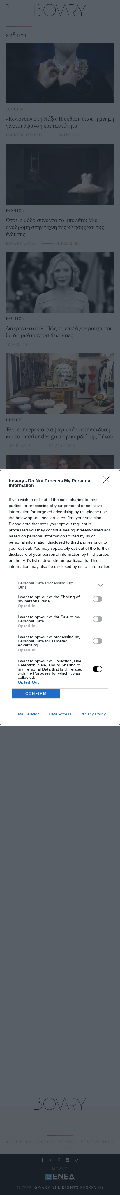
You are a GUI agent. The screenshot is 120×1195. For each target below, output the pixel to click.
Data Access (60, 714)
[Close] (108, 481)
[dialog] (60, 597)
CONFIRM (36, 693)
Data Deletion (27, 714)
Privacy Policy (93, 714)
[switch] (97, 599)
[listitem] (60, 585)
